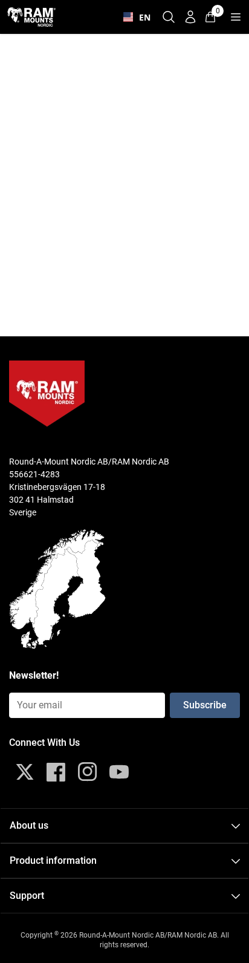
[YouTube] (119, 772)
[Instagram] (87, 772)
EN (142, 17)
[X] (24, 772)
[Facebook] (56, 772)
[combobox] (134, 17)
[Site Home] (31, 16)
